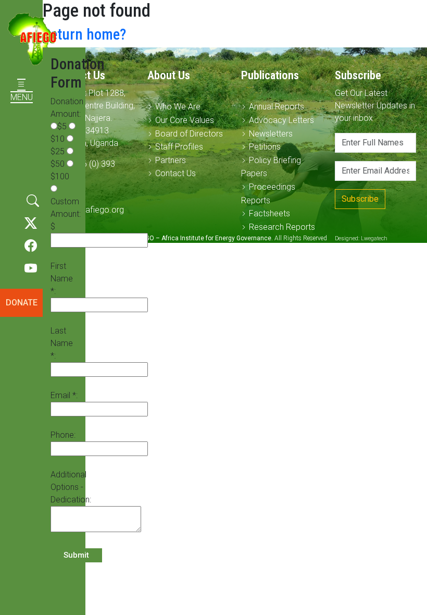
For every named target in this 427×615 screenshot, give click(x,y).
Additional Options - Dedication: (71, 487)
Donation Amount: (67, 107)
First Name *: (62, 278)
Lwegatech (374, 238)
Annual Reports (276, 107)
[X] (30, 223)
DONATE (21, 303)
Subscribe (360, 199)
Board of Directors (189, 134)
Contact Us (175, 173)
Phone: (63, 435)
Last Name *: (62, 343)
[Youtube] (30, 269)
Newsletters (271, 134)
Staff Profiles (179, 147)
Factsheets (269, 213)
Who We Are (177, 107)
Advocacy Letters (281, 120)
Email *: (64, 395)
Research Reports (282, 227)
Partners (170, 160)
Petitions (265, 147)
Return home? (84, 34)
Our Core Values (184, 120)
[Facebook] (30, 246)
